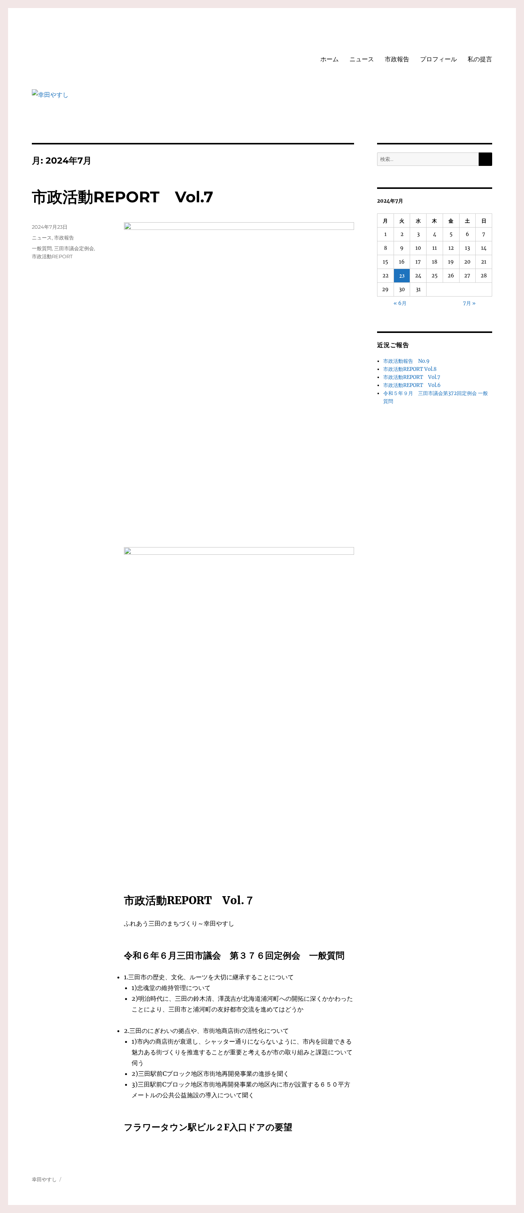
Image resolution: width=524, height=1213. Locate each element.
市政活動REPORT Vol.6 (412, 385)
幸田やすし (44, 1179)
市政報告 (397, 59)
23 (402, 275)
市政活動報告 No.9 (406, 361)
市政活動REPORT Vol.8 (410, 369)
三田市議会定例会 (74, 248)
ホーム (329, 59)
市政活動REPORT (52, 256)
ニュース (361, 59)
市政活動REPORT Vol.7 (122, 196)
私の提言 (480, 59)
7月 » (469, 303)
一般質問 (42, 248)
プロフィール (438, 59)
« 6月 (400, 303)
